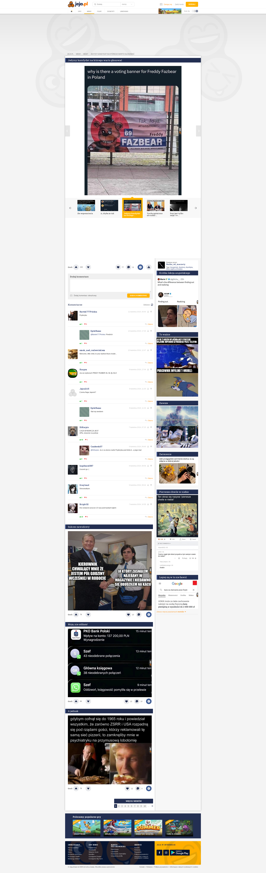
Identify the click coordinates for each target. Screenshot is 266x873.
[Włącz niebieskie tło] (197, 11)
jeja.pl (70, 54)
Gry (79, 11)
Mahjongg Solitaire (74, 859)
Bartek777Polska (88, 311)
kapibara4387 (86, 465)
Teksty (70, 850)
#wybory (182, 267)
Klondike (91, 854)
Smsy (70, 852)
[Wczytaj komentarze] (140, 614)
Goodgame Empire (95, 856)
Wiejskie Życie (93, 852)
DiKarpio (84, 427)
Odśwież (146, 305)
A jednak (73, 711)
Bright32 (84, 504)
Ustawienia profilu (117, 856)
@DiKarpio (95, 450)
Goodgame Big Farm (96, 859)
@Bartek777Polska (98, 334)
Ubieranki (124, 11)
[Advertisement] (133, 238)
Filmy (99, 11)
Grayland (84, 485)
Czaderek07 (96, 446)
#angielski (174, 267)
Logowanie (114, 851)
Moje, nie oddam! (78, 624)
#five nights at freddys (174, 269)
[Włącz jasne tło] (193, 11)
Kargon (83, 369)
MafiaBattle (92, 850)
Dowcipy (110, 11)
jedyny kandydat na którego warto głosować (113, 54)
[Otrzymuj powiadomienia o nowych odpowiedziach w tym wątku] (151, 312)
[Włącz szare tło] (195, 11)
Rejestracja (114, 849)
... (148, 806)
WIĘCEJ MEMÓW (134, 801)
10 (145, 806)
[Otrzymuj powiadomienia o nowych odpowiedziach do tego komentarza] (151, 331)
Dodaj (192, 4)
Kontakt (137, 847)
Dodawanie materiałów (118, 854)
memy (78, 54)
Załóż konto (179, 4)
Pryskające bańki (74, 856)
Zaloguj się (168, 4)
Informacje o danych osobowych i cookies (141, 857)
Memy (89, 11)
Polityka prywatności (141, 854)
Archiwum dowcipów (75, 854)
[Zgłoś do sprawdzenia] (149, 267)
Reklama (137, 850)
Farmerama (93, 847)
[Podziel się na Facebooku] (140, 267)
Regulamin (137, 852)
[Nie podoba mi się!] (91, 267)
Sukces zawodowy (79, 526)
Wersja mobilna (73, 847)
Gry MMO (93, 845)
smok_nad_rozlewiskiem (92, 350)
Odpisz (150, 324)
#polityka (189, 267)
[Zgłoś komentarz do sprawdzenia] (148, 312)
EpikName (96, 331)
